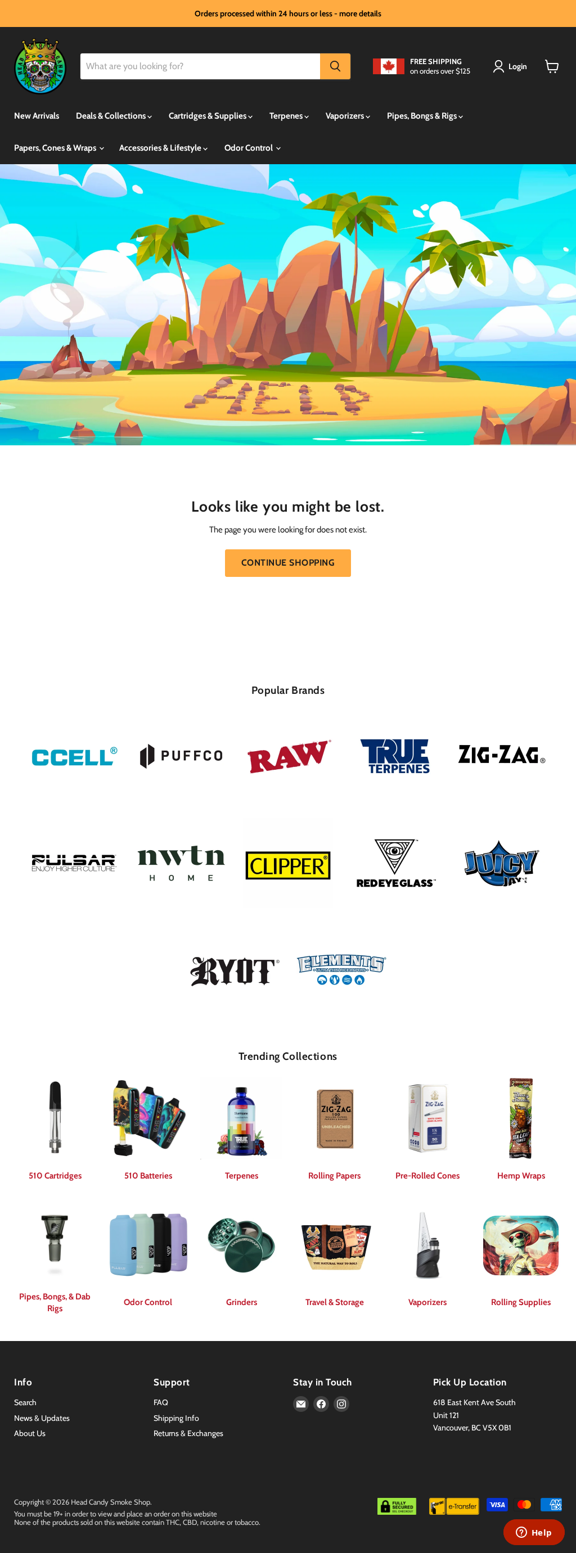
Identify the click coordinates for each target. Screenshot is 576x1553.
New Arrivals (36, 116)
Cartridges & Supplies (208, 116)
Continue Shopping (288, 562)
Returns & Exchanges (188, 1433)
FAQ (161, 1402)
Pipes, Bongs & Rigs (422, 116)
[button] (512, 66)
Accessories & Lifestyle (161, 148)
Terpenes (286, 116)
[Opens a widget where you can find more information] (534, 1533)
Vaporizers (346, 116)
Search (25, 1402)
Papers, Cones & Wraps (56, 148)
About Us (30, 1433)
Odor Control (249, 148)
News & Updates (42, 1418)
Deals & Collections (111, 116)
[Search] (335, 66)
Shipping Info (176, 1418)
